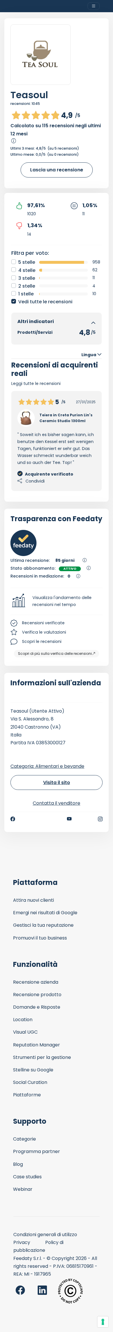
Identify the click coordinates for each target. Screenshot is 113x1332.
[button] (56, 601)
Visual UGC (25, 1032)
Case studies (27, 1176)
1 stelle (26, 294)
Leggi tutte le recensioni (36, 383)
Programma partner (36, 1151)
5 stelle (26, 262)
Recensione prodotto (37, 994)
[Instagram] (100, 819)
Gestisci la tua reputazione (43, 925)
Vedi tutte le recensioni (45, 301)
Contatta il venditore (56, 803)
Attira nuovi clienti (33, 900)
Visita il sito (56, 782)
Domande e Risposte (36, 1007)
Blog (18, 1164)
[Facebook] (12, 819)
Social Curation (30, 1082)
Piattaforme (27, 1094)
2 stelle (26, 286)
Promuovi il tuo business (40, 938)
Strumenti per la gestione (42, 1057)
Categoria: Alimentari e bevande (47, 766)
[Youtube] (69, 819)
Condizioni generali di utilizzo (45, 1234)
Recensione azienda (35, 982)
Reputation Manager (36, 1044)
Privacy (21, 1242)
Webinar (22, 1189)
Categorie (24, 1139)
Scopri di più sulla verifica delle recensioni (55, 653)
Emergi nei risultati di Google (45, 912)
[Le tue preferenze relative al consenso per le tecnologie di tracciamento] (102, 1321)
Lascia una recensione (56, 169)
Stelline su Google (33, 1069)
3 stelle (26, 278)
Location (22, 1019)
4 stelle (26, 270)
